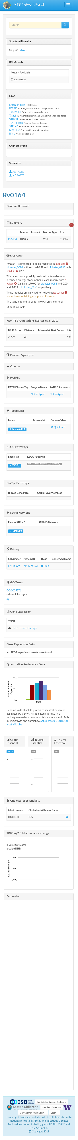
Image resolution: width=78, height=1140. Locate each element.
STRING (13, 126)
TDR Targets (16, 123)
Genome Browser (18, 206)
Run (46, 566)
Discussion (13, 896)
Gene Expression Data (21, 644)
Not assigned (38, 394)
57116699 (14, 566)
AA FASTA (18, 172)
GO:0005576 (14, 590)
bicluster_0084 (15, 267)
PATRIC (13, 108)
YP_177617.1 (30, 566)
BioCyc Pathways (18, 483)
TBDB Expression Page (24, 628)
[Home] (7, 5)
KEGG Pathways (17, 447)
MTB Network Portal (29, 4)
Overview (15, 255)
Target (12, 116)
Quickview (59, 427)
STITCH (13, 119)
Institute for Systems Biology (51, 1102)
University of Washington (32, 1113)
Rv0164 (12, 239)
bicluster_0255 (57, 267)
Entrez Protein (17, 105)
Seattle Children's (50, 1107)
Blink (12, 134)
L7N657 (23, 50)
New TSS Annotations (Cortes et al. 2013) (33, 320)
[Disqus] (39, 948)
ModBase (14, 130)
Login (54, 1113)
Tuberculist (15, 112)
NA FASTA (18, 175)
